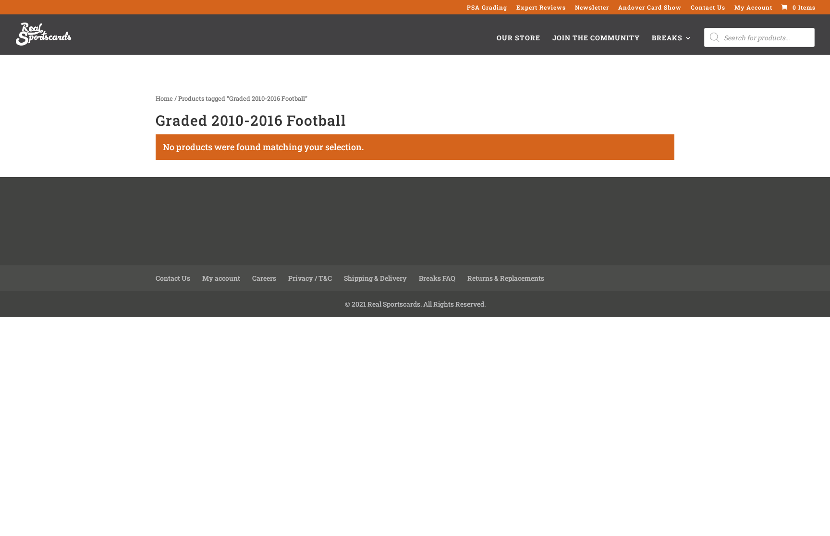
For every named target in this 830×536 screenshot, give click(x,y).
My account (221, 278)
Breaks (667, 38)
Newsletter (592, 7)
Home (164, 98)
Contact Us (708, 7)
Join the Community (596, 38)
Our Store (518, 38)
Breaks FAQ (437, 278)
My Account (753, 7)
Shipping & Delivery (375, 278)
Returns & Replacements (505, 278)
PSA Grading (487, 7)
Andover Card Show (650, 7)
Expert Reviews (541, 7)
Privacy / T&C (310, 278)
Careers (264, 278)
